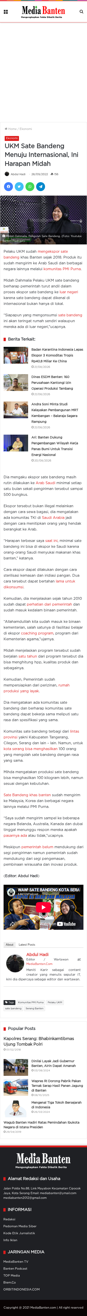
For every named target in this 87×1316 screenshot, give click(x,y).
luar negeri (69, 292)
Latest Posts (27, 944)
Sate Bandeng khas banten (27, 795)
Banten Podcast (15, 1268)
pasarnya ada (15, 835)
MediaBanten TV (15, 1261)
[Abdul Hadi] (15, 971)
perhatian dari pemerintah (49, 604)
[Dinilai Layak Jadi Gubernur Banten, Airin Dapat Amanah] (16, 1067)
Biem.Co (9, 1282)
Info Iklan (10, 1240)
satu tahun (28, 656)
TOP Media (11, 1275)
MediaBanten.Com (39, 964)
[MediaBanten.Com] (43, 11)
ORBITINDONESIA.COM (21, 1289)
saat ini (51, 541)
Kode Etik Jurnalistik (19, 1233)
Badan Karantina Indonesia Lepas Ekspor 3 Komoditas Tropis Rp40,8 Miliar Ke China (57, 355)
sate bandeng (70, 315)
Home (12, 129)
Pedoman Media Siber (20, 1226)
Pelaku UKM (55, 1002)
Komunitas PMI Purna (31, 1002)
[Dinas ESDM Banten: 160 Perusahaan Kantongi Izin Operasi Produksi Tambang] (16, 382)
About (9, 944)
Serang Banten (35, 1008)
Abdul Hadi (18, 174)
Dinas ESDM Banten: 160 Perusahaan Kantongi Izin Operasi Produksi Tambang (52, 383)
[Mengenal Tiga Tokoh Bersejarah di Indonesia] (16, 1108)
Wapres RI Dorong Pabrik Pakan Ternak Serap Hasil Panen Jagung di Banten (57, 1086)
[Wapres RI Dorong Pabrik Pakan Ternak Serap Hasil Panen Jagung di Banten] (16, 1087)
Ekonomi (26, 129)
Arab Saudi (45, 483)
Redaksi (9, 1219)
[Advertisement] (43, 69)
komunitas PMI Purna (62, 269)
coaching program (37, 633)
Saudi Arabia (53, 518)
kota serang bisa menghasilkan (31, 749)
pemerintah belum (37, 847)
